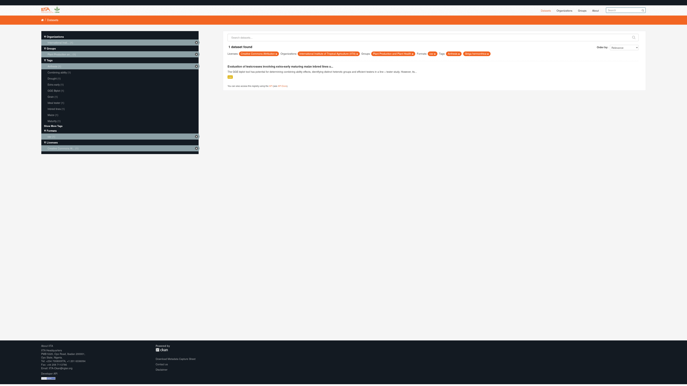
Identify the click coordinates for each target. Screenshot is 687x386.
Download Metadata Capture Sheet (176, 359)
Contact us (162, 364)
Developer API (49, 373)
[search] (634, 36)
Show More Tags (53, 126)
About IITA (47, 346)
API (270, 85)
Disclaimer (161, 369)
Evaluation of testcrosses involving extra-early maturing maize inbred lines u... (280, 66)
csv (230, 76)
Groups (582, 10)
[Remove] (276, 53)
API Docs (282, 85)
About (595, 10)
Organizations (564, 10)
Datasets (546, 10)
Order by (602, 47)
